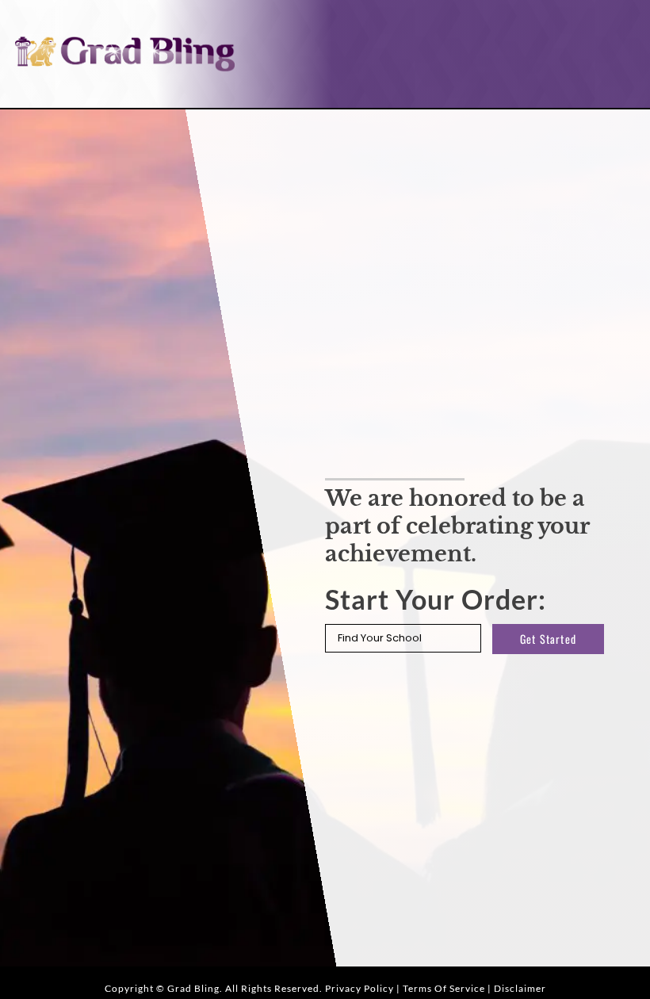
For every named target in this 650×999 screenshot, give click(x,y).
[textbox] (403, 638)
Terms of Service (444, 988)
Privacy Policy (359, 988)
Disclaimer (520, 988)
